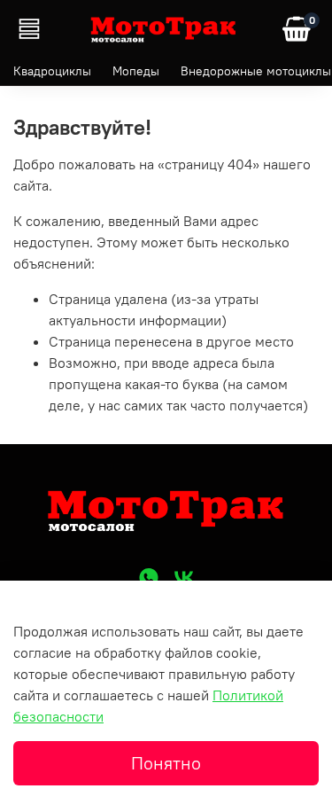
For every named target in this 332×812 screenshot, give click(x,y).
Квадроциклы (52, 71)
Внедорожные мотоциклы (256, 71)
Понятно (166, 763)
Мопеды (135, 71)
